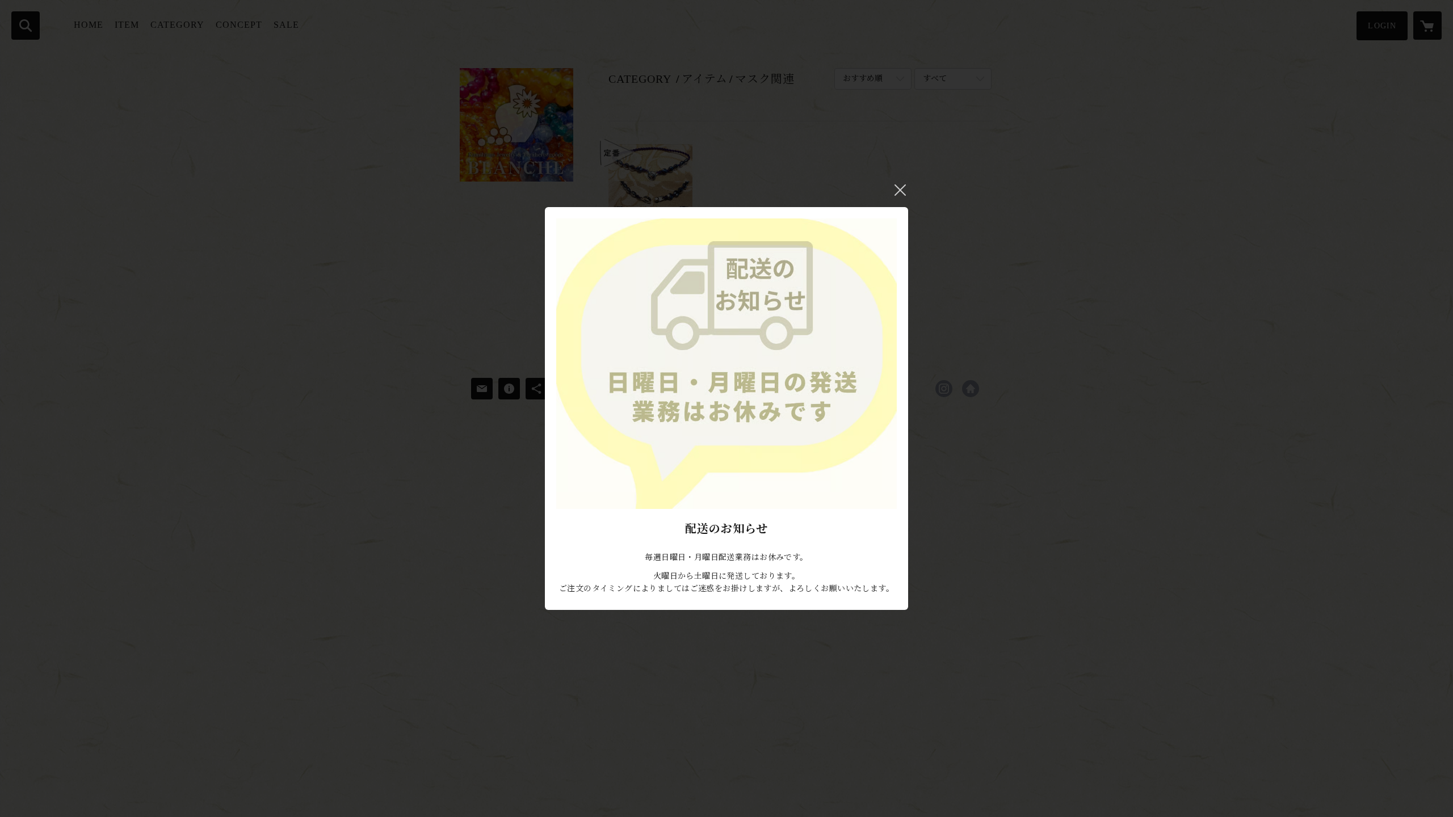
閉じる (900, 190)
